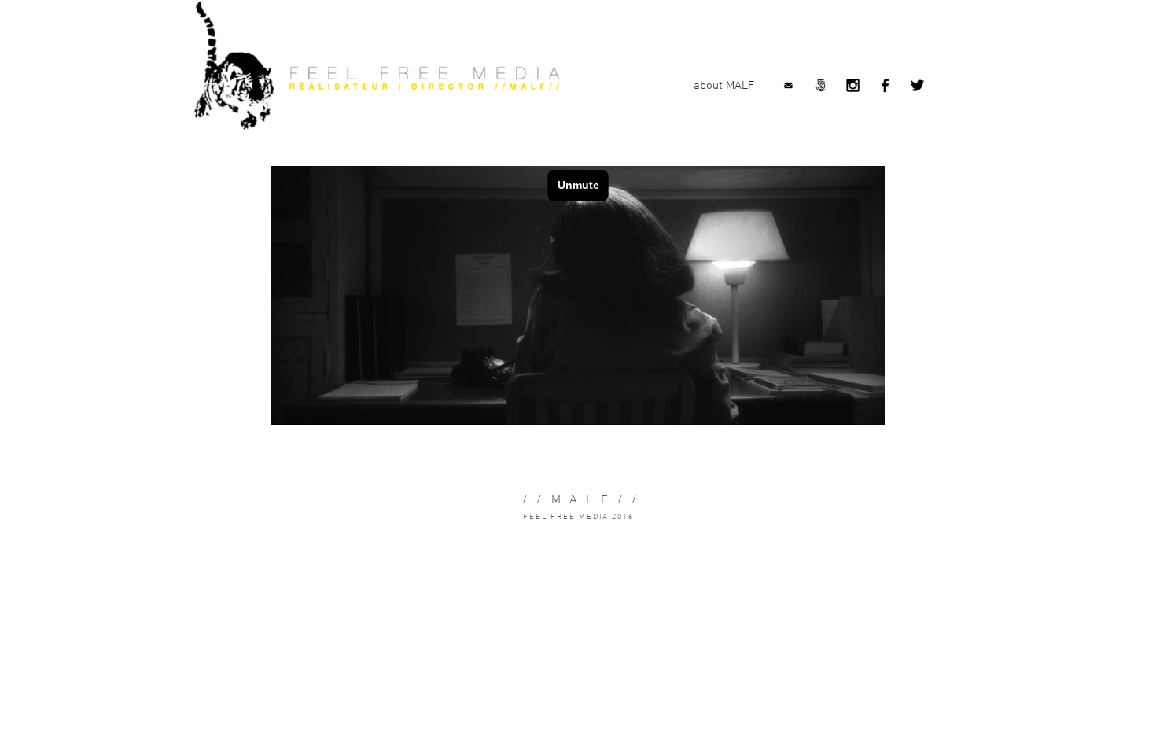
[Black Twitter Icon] (917, 85)
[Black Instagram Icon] (853, 85)
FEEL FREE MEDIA (566, 517)
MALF (584, 500)
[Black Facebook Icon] (885, 85)
